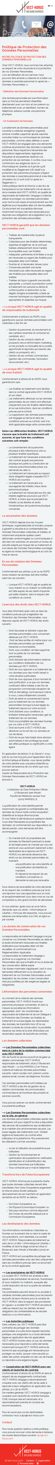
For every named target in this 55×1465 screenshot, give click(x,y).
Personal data (26, 1463)
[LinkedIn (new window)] (36, 1463)
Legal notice (44, 1460)
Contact (30, 1460)
